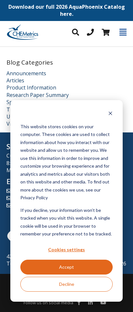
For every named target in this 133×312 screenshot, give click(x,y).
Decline (66, 284)
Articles (15, 80)
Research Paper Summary (37, 95)
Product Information (31, 87)
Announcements (26, 73)
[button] (66, 10)
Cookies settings (66, 249)
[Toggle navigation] (123, 32)
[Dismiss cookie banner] (110, 114)
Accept (66, 267)
